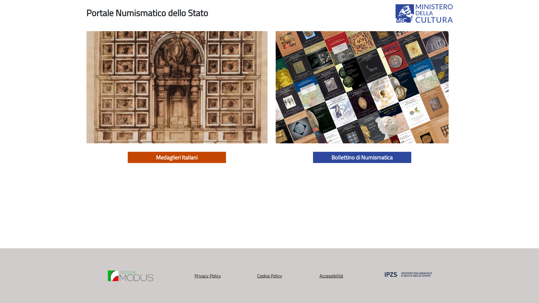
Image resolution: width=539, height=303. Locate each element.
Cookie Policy (269, 275)
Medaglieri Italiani (177, 157)
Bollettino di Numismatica (362, 157)
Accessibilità (331, 275)
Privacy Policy (208, 275)
